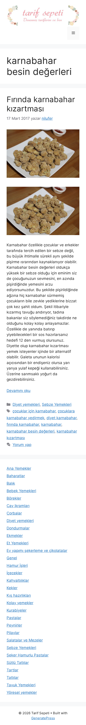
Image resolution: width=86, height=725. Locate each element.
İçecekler (14, 573)
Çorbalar (14, 513)
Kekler (12, 588)
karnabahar (51, 424)
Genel (12, 558)
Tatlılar (13, 677)
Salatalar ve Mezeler (25, 640)
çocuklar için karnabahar (34, 411)
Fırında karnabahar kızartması (41, 104)
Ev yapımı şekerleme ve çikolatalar (37, 550)
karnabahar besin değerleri (30, 431)
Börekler (14, 498)
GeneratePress (43, 718)
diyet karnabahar (62, 418)
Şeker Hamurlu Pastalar (28, 655)
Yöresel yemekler (22, 692)
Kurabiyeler (16, 610)
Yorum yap (22, 444)
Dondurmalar (18, 528)
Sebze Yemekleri (56, 404)
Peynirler (14, 625)
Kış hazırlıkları (19, 595)
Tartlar (12, 670)
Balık (11, 483)
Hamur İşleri (17, 565)
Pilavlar (13, 633)
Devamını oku (18, 390)
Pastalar (14, 618)
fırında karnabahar (23, 424)
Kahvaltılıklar (18, 580)
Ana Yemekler (19, 468)
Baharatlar (16, 476)
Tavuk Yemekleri (21, 685)
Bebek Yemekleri (21, 491)
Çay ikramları (18, 506)
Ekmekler (15, 535)
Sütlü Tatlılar (18, 662)
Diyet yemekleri (26, 404)
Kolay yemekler (20, 603)
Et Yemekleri (17, 543)
